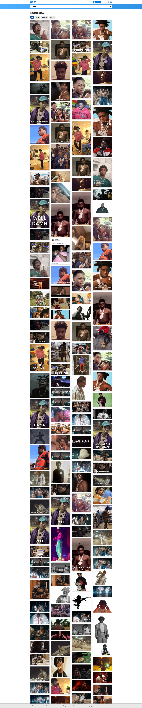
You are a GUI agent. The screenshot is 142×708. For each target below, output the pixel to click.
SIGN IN (105, 1)
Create (98, 1)
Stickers (44, 17)
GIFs (37, 17)
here (97, 706)
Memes (52, 17)
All (32, 17)
